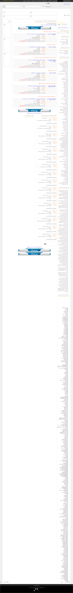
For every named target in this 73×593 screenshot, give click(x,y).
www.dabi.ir (33, 587)
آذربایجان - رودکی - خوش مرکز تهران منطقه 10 (44, 143)
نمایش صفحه (43, 79)
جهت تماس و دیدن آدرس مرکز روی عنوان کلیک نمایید (32, 39)
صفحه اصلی (68, 9)
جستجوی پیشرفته (48, 6)
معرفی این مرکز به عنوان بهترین (31, 79)
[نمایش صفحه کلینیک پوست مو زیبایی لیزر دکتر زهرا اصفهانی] (51, 86)
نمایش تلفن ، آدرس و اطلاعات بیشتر (51, 123)
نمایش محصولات (38, 79)
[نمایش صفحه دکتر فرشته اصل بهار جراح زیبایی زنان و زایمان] (51, 99)
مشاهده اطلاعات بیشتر (23, 79)
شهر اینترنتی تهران (36, 585)
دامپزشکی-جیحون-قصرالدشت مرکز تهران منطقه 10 (43, 120)
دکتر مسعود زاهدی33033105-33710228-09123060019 (36, 34)
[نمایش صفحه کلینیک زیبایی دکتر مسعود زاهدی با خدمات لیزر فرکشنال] (51, 61)
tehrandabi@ (62, 22)
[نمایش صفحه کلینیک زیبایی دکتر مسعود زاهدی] (51, 34)
